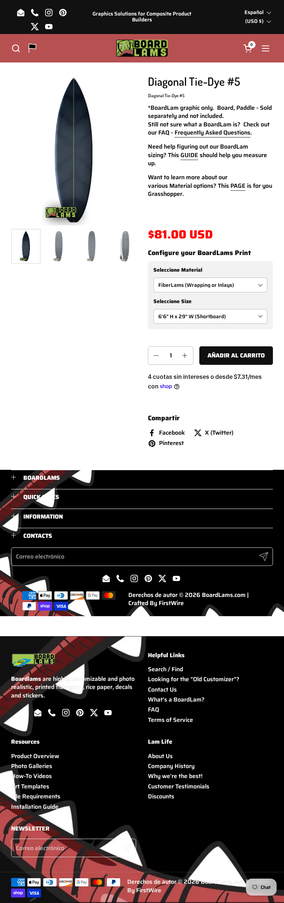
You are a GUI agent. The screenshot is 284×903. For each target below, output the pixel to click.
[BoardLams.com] (142, 48)
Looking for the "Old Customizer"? (193, 679)
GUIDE (189, 155)
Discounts (161, 796)
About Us (160, 756)
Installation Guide (34, 806)
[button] (15, 48)
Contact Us (162, 689)
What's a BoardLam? (176, 699)
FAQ (153, 709)
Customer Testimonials (178, 786)
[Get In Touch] (32, 48)
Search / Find (165, 669)
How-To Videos (31, 776)
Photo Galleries (31, 766)
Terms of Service (170, 719)
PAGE (238, 185)
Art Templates (30, 786)
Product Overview (35, 756)
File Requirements (35, 796)
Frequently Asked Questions (212, 132)
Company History (171, 766)
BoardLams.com (224, 595)
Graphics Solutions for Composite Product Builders (141, 17)
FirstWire (171, 603)
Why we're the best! (175, 776)
